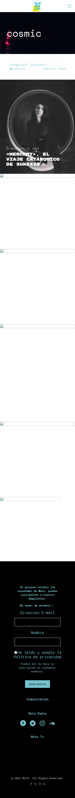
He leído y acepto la (38, 654)
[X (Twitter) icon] (35, 784)
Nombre (37, 632)
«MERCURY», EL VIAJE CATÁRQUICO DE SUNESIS (33, 159)
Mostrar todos (55, 68)
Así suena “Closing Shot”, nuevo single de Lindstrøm (36, 480)
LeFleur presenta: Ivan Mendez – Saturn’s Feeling (35, 407)
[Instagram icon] (39, 784)
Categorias (17, 65)
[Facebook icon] (31, 784)
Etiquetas (37, 65)
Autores (18, 68)
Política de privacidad (38, 656)
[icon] (43, 784)
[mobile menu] (69, 6)
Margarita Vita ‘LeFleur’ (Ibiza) (34, 545)
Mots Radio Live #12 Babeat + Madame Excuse (31, 234)
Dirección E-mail (37, 612)
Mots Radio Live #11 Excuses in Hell (31, 309)
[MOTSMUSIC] (37, 6)
